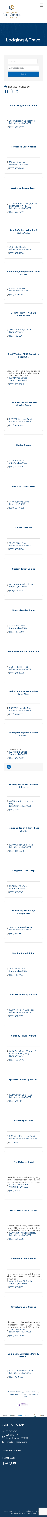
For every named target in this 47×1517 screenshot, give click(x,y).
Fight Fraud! (8, 1458)
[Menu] (41, 5)
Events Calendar (31, 1392)
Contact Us (25, 1394)
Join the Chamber (11, 1450)
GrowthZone (31, 1513)
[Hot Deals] (9, 768)
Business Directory (15, 1392)
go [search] (24, 74)
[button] (5, 87)
